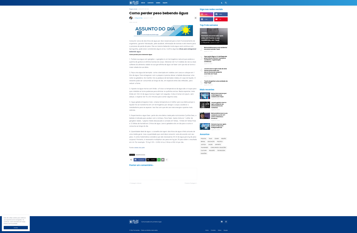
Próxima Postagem (190, 183)
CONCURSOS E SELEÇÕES (218, 147)
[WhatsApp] (159, 159)
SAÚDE (210, 144)
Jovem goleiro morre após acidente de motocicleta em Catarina (218, 105)
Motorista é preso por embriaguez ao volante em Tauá (219, 95)
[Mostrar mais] (166, 159)
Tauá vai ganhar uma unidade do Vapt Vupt (216, 82)
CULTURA (204, 150)
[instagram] (226, 221)
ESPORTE (218, 144)
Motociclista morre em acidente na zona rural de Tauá (215, 48)
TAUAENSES (204, 147)
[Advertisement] (214, 185)
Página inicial (133, 9)
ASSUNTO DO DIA (144, 9)
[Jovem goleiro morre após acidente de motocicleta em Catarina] (205, 105)
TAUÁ (210, 138)
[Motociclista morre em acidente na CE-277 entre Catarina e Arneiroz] (205, 115)
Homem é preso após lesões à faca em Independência (218, 125)
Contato (150, 3)
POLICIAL (203, 138)
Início (143, 3)
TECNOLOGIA (221, 150)
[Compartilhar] (195, 17)
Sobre (158, 3)
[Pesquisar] (226, 3)
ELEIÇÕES (204, 153)
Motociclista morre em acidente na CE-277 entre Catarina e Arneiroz (219, 115)
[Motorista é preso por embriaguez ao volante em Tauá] (205, 96)
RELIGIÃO (212, 150)
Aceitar (16, 227)
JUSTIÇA (203, 144)
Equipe (165, 3)
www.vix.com (139, 147)
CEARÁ (217, 138)
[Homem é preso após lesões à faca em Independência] (205, 126)
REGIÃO (223, 138)
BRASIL (203, 141)
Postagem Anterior (135, 183)
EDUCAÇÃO (211, 141)
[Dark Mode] (221, 2)
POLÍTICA (219, 141)
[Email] (162, 159)
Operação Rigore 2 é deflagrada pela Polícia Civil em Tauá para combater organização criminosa (215, 59)
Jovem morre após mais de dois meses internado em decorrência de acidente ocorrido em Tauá (215, 71)
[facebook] (221, 221)
